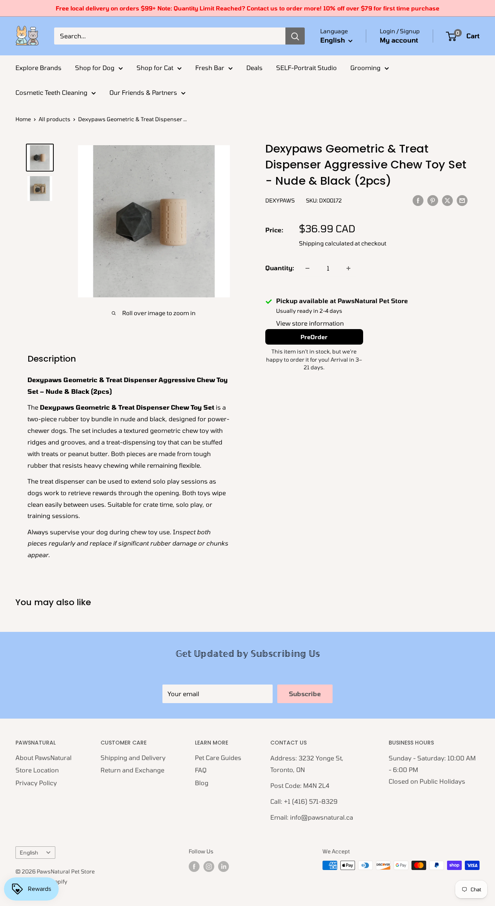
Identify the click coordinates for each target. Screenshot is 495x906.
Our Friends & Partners (143, 92)
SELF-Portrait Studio (306, 67)
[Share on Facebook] (418, 200)
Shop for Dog (94, 67)
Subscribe (305, 693)
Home (23, 119)
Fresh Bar (209, 67)
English (29, 852)
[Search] (295, 36)
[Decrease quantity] (307, 268)
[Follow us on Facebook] (194, 866)
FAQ (201, 770)
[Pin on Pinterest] (432, 200)
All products (54, 119)
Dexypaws (280, 200)
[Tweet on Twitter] (447, 200)
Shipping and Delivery (133, 757)
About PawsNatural (43, 757)
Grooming (365, 67)
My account (399, 40)
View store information (310, 323)
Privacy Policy (36, 782)
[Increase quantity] (348, 268)
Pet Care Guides (218, 757)
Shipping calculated (326, 243)
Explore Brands (38, 67)
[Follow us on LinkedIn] (223, 866)
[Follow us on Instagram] (208, 866)
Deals (254, 67)
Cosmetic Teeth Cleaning (51, 92)
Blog (201, 782)
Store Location (37, 770)
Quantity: (279, 268)
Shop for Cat (155, 67)
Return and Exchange (132, 770)
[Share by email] (462, 200)
